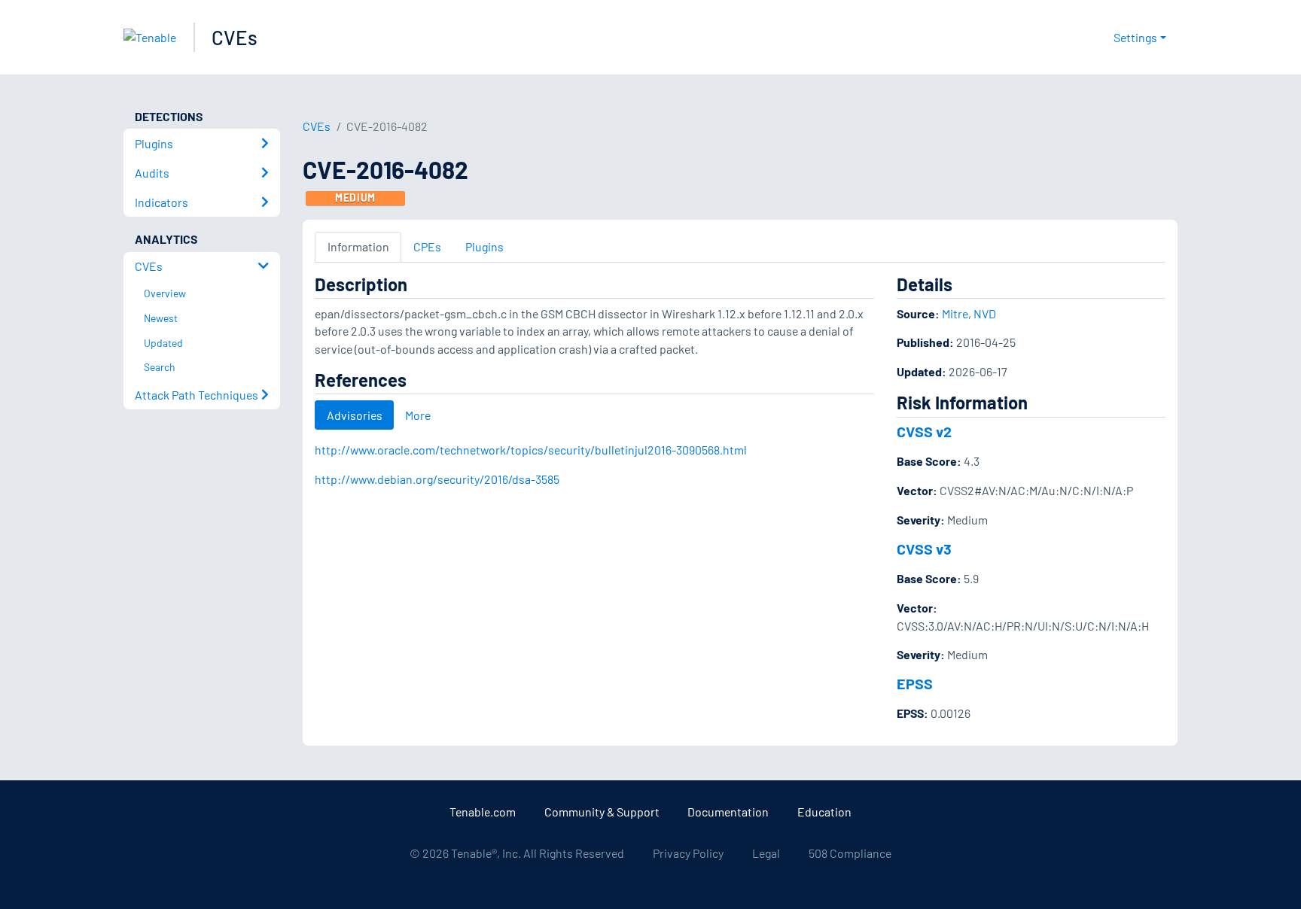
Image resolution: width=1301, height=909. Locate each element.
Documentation (728, 811)
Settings (1135, 37)
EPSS (915, 683)
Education (824, 811)
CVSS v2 (924, 431)
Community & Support (602, 811)
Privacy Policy (688, 853)
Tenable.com (482, 811)
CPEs (427, 246)
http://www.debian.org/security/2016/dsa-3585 (437, 479)
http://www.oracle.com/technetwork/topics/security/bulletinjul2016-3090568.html (531, 449)
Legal (766, 853)
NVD (984, 313)
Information (358, 246)
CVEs (234, 37)
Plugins (484, 246)
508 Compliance (850, 853)
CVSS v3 (924, 549)
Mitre (955, 313)
